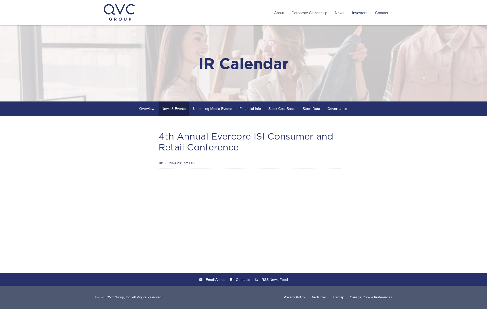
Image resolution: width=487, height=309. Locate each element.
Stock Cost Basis (281, 109)
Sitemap (338, 297)
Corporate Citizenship (309, 13)
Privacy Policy (294, 297)
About (279, 13)
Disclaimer (318, 297)
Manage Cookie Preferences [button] (371, 297)
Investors (360, 13)
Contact (381, 13)
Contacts (243, 280)
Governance (337, 109)
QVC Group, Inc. (119, 297)
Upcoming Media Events (212, 109)
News (339, 13)
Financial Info (250, 109)
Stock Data (311, 109)
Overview (146, 109)
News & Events (174, 109)
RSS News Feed (275, 280)
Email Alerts (215, 280)
